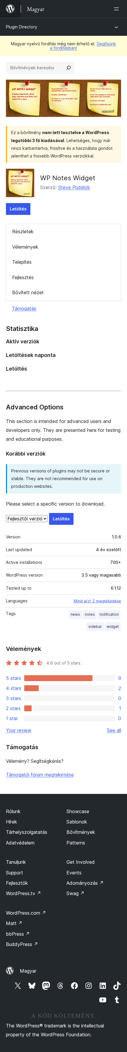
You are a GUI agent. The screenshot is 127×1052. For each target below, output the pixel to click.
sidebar (95, 626)
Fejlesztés (23, 277)
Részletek (23, 231)
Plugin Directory (21, 26)
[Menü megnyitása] (117, 9)
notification (109, 614)
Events (74, 873)
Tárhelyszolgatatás (26, 832)
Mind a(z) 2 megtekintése (97, 601)
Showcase (77, 811)
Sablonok (76, 822)
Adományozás (85, 883)
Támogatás (24, 308)
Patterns (75, 843)
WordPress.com (26, 913)
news (75, 614)
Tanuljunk (16, 862)
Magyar (28, 971)
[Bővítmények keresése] (68, 68)
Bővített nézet (28, 292)
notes (90, 614)
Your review (18, 730)
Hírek (11, 822)
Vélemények (25, 247)
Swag (75, 893)
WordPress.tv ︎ (23, 893)
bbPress (18, 934)
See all (114, 730)
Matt (14, 923)
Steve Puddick (74, 187)
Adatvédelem (20, 843)
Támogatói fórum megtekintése (40, 775)
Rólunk (13, 811)
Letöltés (18, 208)
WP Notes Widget (67, 178)
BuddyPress (22, 944)
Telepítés (22, 262)
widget (113, 626)
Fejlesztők (17, 883)
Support (14, 873)
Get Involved (80, 862)
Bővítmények (80, 832)
